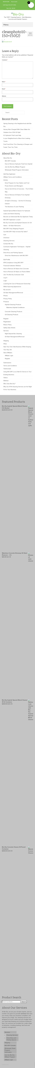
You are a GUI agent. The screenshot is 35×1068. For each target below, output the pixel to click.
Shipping (6, 340)
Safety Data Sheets (9, 327)
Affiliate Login (9, 355)
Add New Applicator (9, 174)
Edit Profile (6, 259)
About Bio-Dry (7, 158)
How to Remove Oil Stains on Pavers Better (16, 271)
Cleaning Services (8, 240)
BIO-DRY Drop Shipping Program (13, 228)
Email (3, 88)
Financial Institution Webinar (12, 265)
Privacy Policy (7, 298)
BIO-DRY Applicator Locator (12, 219)
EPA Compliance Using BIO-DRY (13, 262)
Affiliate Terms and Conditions (12, 177)
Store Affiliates (7, 352)
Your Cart (10, 8)
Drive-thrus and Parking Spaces (13, 252)
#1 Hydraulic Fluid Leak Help (12, 135)
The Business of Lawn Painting (14, 206)
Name (4, 81)
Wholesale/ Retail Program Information (17, 170)
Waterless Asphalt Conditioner (15, 307)
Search (23, 1001)
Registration (7, 321)
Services (6, 330)
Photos (5, 295)
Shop (5, 343)
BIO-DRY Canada (10, 161)
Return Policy (7, 324)
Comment (5, 60)
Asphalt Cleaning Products (13, 304)
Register (6, 318)
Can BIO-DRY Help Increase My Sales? (15, 231)
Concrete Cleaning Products (13, 311)
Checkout (6, 237)
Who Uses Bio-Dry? (9, 383)
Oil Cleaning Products (11, 314)
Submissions (7, 362)
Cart (4, 234)
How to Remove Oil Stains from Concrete (16, 268)
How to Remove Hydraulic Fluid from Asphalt (18, 164)
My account (6, 289)
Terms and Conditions (10, 365)
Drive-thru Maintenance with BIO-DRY (16, 255)
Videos (5, 377)
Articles (5, 180)
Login (5, 280)
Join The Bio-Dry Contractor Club (13, 274)
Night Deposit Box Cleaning (13, 333)
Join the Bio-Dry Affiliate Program (15, 167)
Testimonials (7, 368)
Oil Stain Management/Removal (13, 292)
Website (4, 96)
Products (6, 301)
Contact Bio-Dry (8, 243)
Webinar (6, 380)
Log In (5, 277)
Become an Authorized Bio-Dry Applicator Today (18, 216)
